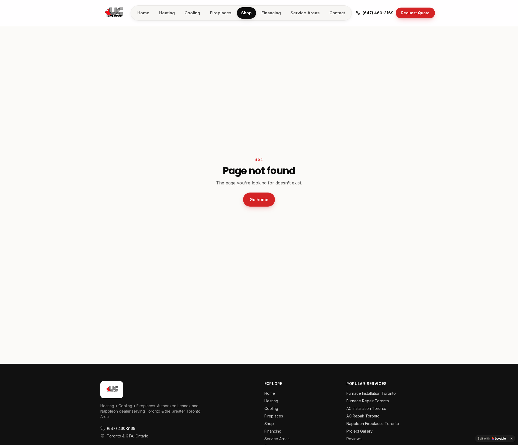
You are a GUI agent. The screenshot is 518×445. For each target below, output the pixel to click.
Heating (167, 12)
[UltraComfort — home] (113, 13)
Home (143, 12)
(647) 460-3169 (378, 13)
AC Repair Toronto (363, 416)
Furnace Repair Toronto (367, 401)
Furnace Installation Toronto (371, 393)
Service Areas (305, 12)
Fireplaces (220, 12)
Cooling (192, 12)
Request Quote (415, 13)
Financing (271, 12)
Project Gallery (359, 431)
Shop (246, 12)
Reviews (354, 438)
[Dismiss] (511, 438)
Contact (337, 12)
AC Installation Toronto (366, 408)
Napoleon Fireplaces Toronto (372, 423)
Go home (259, 199)
